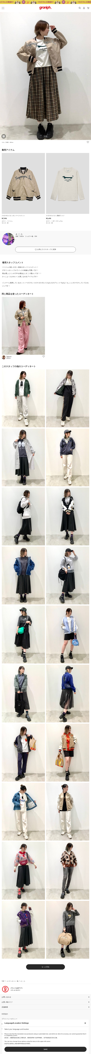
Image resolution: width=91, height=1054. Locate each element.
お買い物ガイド (7, 1002)
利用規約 (5, 1014)
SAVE (45, 1049)
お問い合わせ (6, 997)
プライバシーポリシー (9, 1019)
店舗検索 (5, 1007)
